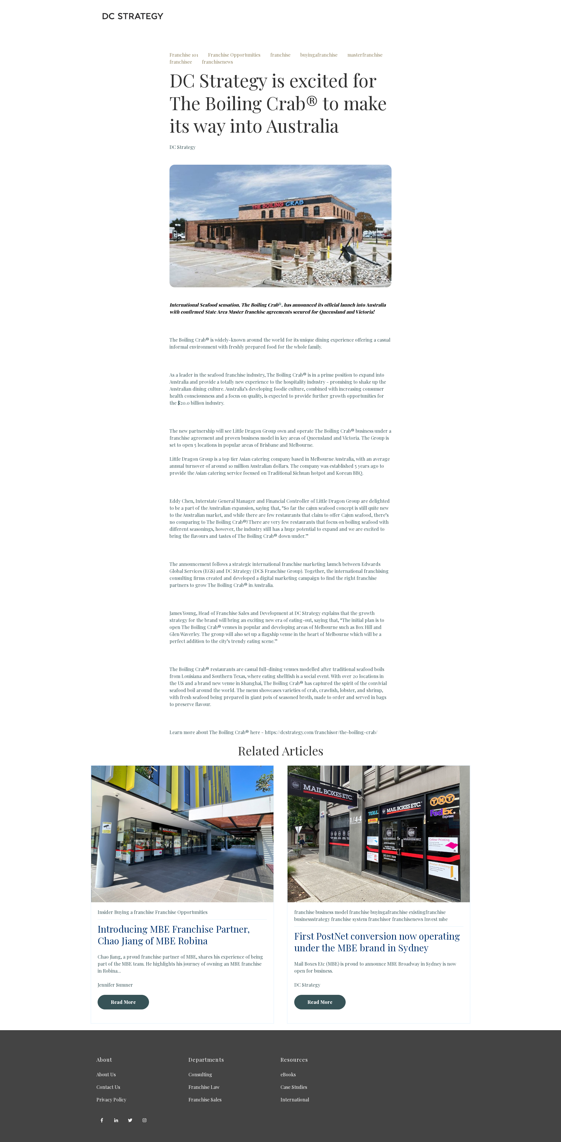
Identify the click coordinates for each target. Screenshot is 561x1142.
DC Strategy (182, 147)
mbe (443, 919)
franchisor (379, 919)
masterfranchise (364, 55)
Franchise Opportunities (234, 55)
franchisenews (217, 62)
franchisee (180, 62)
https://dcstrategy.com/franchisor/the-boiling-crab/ (321, 732)
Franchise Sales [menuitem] (204, 1099)
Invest (430, 919)
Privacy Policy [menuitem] (111, 1099)
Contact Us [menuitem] (108, 1087)
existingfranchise (427, 912)
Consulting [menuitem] (200, 1074)
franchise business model (321, 912)
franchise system (349, 919)
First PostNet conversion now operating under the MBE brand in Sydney (377, 941)
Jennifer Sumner (115, 985)
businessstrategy (312, 919)
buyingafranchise (318, 55)
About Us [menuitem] (106, 1074)
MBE (191, 957)
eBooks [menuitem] (288, 1074)
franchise (280, 55)
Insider (105, 912)
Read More (123, 1002)
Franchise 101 (183, 55)
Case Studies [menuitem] (293, 1087)
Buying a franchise (134, 912)
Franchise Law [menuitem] (203, 1087)
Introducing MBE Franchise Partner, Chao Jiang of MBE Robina (174, 934)
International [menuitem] (294, 1099)
